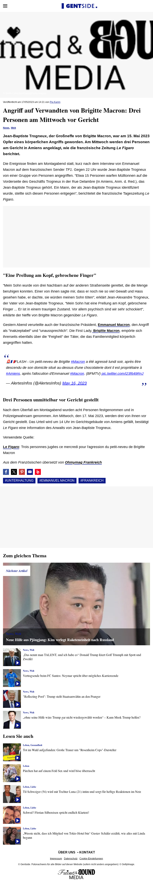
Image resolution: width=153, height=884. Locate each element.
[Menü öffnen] (5, 6)
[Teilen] (22, 472)
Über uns (66, 852)
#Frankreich (92, 480)
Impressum (56, 858)
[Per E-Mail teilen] (30, 472)
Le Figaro (11, 447)
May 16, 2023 (74, 383)
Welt (13, 128)
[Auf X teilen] (14, 472)
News (6, 128)
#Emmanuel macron (57, 480)
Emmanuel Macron (114, 325)
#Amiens (13, 374)
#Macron (78, 362)
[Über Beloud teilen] (38, 472)
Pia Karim (55, 102)
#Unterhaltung (19, 480)
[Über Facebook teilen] (6, 472)
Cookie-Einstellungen (91, 858)
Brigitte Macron (106, 331)
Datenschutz (70, 858)
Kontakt (87, 852)
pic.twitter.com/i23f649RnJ (122, 374)
